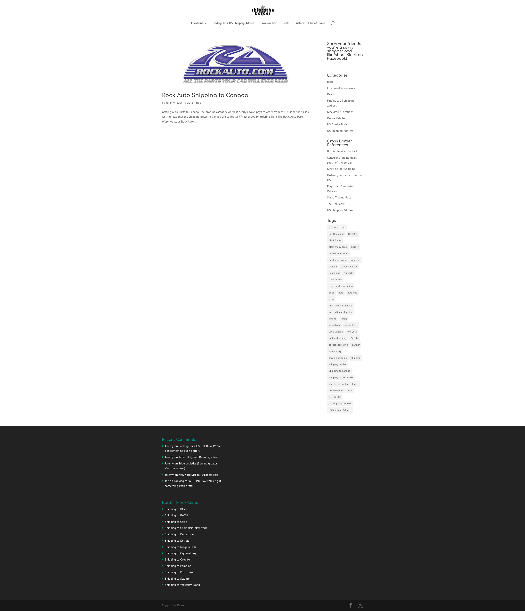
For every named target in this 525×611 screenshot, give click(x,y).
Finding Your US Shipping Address (233, 23)
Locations (197, 23)
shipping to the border (341, 377)
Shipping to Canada (339, 370)
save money (335, 351)
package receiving (338, 344)
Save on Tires (269, 23)
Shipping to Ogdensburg (180, 553)
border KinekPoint (338, 253)
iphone (332, 318)
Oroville (354, 338)
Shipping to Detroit (177, 540)
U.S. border (335, 396)
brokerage (355, 259)
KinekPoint (335, 325)
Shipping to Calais (176, 522)
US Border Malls (337, 124)
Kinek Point (351, 325)
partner (356, 344)
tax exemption (336, 390)
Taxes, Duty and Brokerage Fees (198, 457)
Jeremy (170, 102)
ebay (331, 299)
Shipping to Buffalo (177, 515)
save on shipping (338, 357)
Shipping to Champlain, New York (186, 528)
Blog (198, 102)
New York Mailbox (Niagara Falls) (199, 475)
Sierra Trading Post (339, 197)
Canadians (334, 272)
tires (350, 390)
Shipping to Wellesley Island (182, 585)
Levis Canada (336, 331)
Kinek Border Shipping (341, 169)
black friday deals (338, 246)
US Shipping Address (340, 131)
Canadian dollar (349, 266)
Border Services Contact (342, 151)
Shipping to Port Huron (179, 572)
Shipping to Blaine (176, 509)
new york (352, 331)
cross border (335, 279)
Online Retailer (336, 118)
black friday (335, 240)
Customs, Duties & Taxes (309, 23)
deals (331, 292)
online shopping (337, 338)
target (355, 383)
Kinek (343, 318)
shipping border (337, 364)
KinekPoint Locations (340, 112)
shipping (356, 357)
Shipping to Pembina (178, 566)
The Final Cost (336, 204)
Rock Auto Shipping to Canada (205, 95)
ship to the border (338, 383)
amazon (333, 227)
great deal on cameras (340, 305)
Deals (286, 23)
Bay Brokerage (336, 233)
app (343, 227)
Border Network (337, 259)
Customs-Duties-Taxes (341, 88)
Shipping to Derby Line (179, 534)
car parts (348, 272)
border (354, 246)
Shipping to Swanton (178, 578)
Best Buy (352, 233)
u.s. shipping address (340, 403)
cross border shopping (341, 286)
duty (340, 292)
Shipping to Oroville (177, 559)
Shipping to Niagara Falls (180, 547)
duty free (352, 292)
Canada (333, 266)
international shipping (341, 312)
